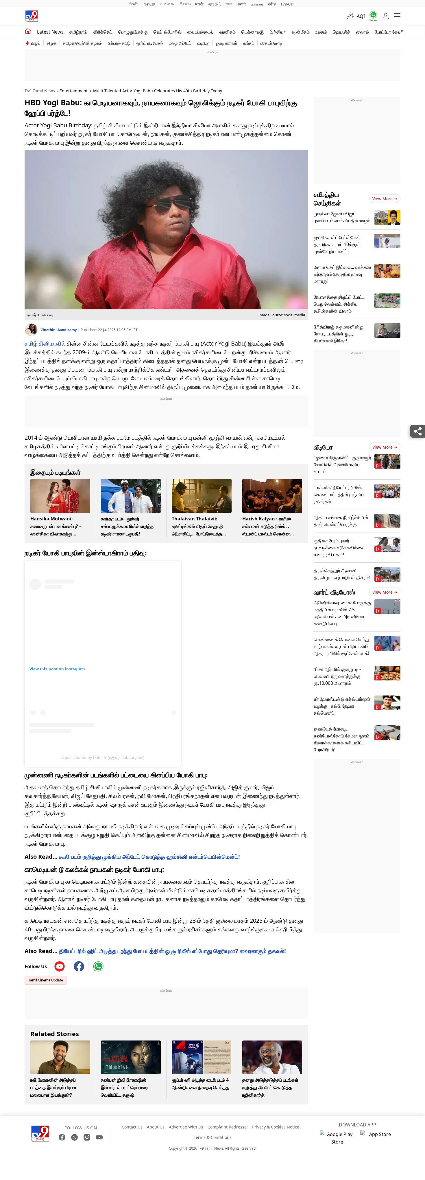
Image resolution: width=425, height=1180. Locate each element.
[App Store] (377, 1138)
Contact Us (132, 1127)
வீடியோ (203, 43)
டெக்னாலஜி (252, 32)
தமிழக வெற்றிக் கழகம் (82, 43)
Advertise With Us (186, 1127)
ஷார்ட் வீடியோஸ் (149, 43)
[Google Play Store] (337, 1138)
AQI (361, 16)
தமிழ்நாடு (78, 32)
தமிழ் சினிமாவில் (45, 343)
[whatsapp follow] (98, 966)
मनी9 (272, 4)
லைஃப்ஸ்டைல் (200, 32)
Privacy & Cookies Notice (275, 1127)
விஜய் (35, 43)
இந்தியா (278, 32)
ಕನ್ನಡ (167, 4)
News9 (149, 4)
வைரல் (362, 32)
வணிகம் (227, 32)
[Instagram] (87, 1137)
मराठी (199, 4)
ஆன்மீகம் (300, 32)
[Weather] (352, 16)
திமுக (52, 43)
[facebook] (79, 966)
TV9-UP (286, 4)
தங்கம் (248, 43)
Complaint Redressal (228, 1127)
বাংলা (229, 4)
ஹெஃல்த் (341, 32)
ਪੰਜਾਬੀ (241, 4)
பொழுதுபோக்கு (133, 32)
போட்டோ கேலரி (389, 32)
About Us (156, 1127)
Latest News (50, 32)
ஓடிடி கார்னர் (226, 43)
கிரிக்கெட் (102, 32)
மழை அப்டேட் (180, 43)
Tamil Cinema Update (45, 980)
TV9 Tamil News (40, 90)
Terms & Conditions (213, 1137)
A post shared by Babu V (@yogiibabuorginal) (103, 757)
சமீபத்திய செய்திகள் (327, 198)
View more (382, 198)
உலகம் (321, 32)
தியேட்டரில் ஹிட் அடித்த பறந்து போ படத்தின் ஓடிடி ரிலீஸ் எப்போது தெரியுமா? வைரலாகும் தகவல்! (172, 951)
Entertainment (74, 90)
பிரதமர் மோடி (271, 43)
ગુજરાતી (214, 4)
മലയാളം (257, 4)
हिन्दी (134, 4)
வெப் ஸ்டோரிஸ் (168, 32)
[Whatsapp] (371, 16)
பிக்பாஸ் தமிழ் (119, 43)
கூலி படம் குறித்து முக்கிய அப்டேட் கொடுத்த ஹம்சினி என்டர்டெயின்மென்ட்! (149, 856)
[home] (28, 31)
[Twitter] (74, 1137)
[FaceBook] (62, 1137)
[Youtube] (59, 966)
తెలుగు (185, 4)
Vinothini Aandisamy (59, 329)
